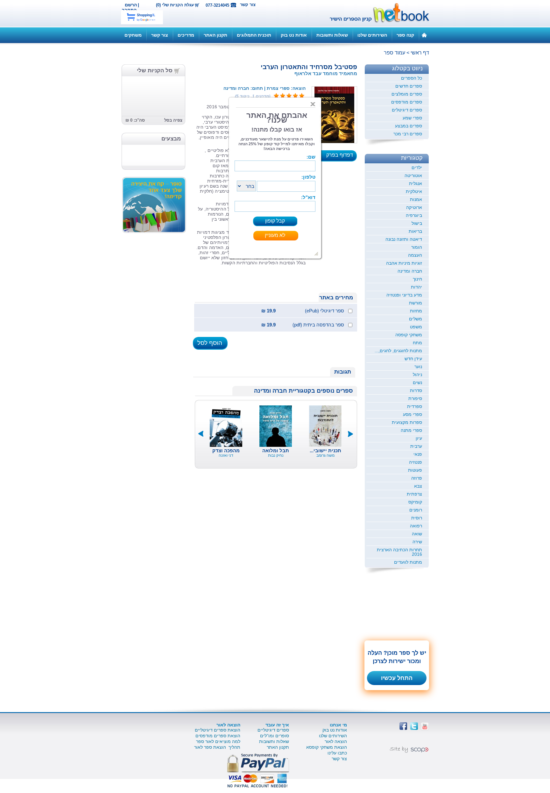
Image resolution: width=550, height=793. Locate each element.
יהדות (416, 286)
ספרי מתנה (411, 430)
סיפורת (415, 398)
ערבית (416, 446)
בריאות (415, 231)
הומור (416, 247)
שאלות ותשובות (332, 35)
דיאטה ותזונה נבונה (403, 239)
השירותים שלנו (372, 35)
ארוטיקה (414, 207)
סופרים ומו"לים (274, 735)
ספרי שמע (412, 117)
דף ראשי (420, 52)
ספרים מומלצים (406, 93)
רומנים (415, 509)
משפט (416, 326)
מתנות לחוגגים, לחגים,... (398, 350)
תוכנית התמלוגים (254, 35)
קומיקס (415, 501)
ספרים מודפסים (406, 101)
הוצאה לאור (336, 741)
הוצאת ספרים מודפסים (217, 735)
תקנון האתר (215, 35)
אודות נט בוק (294, 35)
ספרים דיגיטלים (407, 109)
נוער (418, 366)
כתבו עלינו (337, 752)
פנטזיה (415, 462)
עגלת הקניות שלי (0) (175, 5)
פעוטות (415, 470)
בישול (417, 223)
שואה (417, 533)
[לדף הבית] (424, 34)
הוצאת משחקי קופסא (326, 747)
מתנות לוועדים (408, 562)
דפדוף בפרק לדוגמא (341, 157)
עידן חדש (413, 358)
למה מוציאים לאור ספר (218, 741)
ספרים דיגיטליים (273, 729)
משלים (415, 318)
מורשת (415, 302)
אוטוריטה (413, 175)
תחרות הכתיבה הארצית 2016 (399, 552)
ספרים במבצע (408, 125)
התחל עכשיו (396, 678)
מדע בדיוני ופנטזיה (404, 294)
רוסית (416, 517)
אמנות (416, 199)
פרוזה (416, 478)
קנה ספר (405, 35)
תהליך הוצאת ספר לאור (217, 747)
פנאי (417, 454)
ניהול (417, 374)
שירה (417, 541)
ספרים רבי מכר (407, 133)
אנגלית (415, 183)
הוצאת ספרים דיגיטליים (217, 729)
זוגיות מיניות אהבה (404, 263)
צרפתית (414, 494)
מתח (417, 342)
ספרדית (414, 406)
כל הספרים (411, 78)
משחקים (133, 35)
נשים (417, 382)
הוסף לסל (209, 342)
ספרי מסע (412, 414)
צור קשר (248, 4)
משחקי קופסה (408, 334)
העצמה (415, 255)
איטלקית (414, 191)
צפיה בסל (173, 120)
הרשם (131, 4)
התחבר (129, 9)
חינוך (417, 279)
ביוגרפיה (414, 215)
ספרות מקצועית (407, 422)
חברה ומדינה (410, 271)
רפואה (416, 525)
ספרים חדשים (408, 86)
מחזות (416, 310)
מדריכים (186, 35)
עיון (419, 438)
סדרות (416, 390)
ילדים (417, 167)
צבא (418, 486)
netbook (376, 13)
